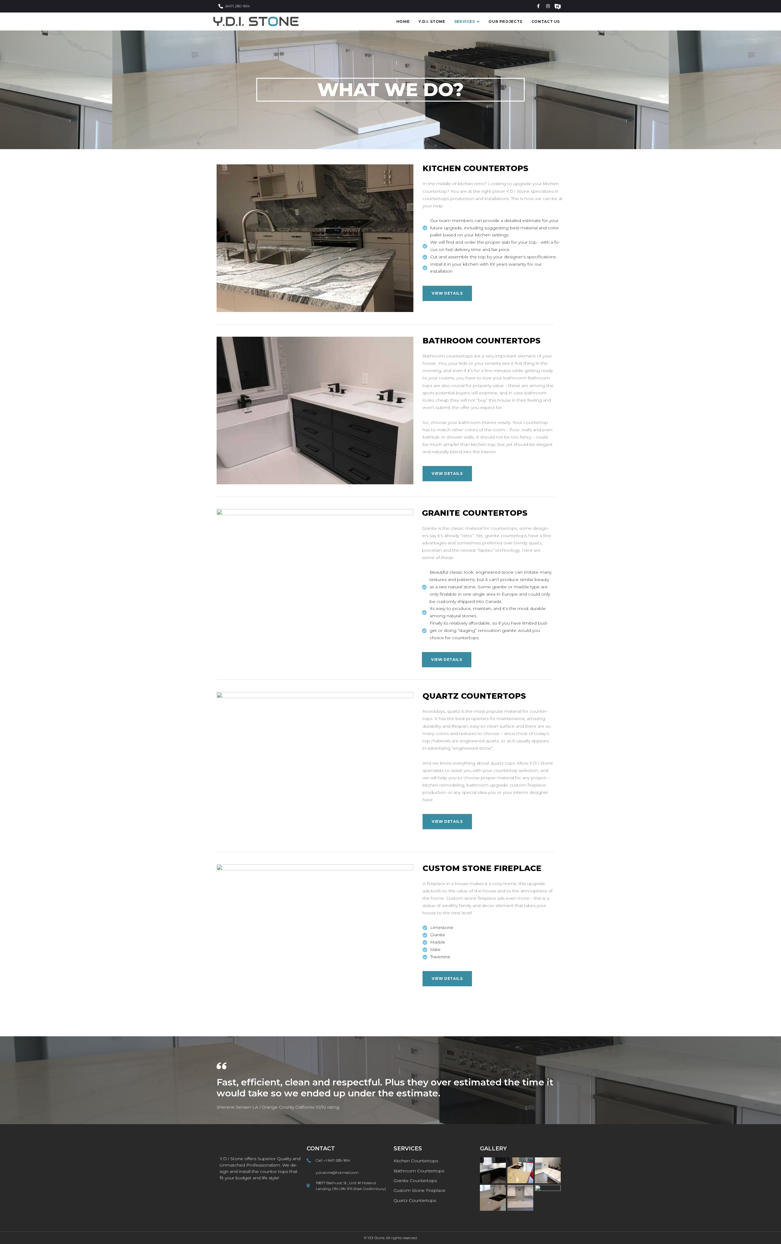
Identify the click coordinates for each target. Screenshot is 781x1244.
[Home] (558, 6)
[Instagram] (548, 6)
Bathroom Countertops (482, 341)
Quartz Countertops (474, 696)
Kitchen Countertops (475, 168)
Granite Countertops (474, 513)
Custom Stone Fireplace (482, 868)
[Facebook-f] (538, 6)
